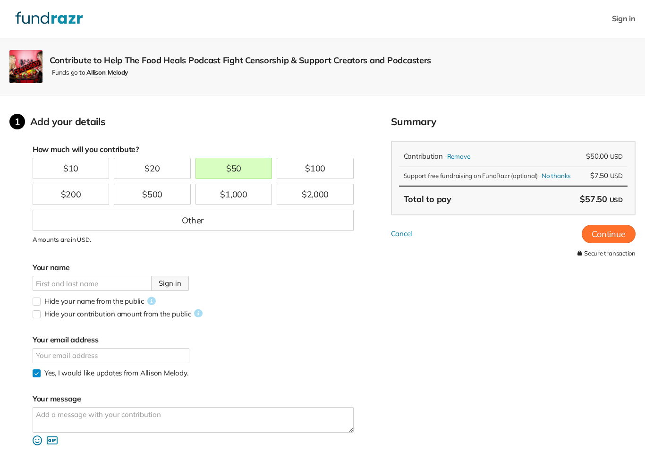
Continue (608, 234)
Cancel (402, 233)
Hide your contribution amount (117, 313)
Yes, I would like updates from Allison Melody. (116, 372)
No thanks (556, 175)
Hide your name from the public (94, 301)
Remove (458, 156)
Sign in (624, 18)
